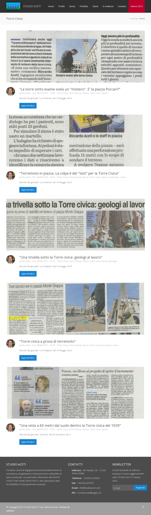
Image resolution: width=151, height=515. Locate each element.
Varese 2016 (137, 6)
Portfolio (84, 6)
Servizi (72, 6)
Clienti (95, 6)
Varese (104, 93)
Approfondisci (28, 105)
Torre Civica (62, 93)
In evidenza (108, 6)
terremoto (114, 177)
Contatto (122, 6)
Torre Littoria (75, 93)
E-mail (118, 488)
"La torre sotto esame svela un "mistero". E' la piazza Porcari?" (69, 89)
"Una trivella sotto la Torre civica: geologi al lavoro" (60, 257)
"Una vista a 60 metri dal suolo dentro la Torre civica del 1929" (70, 425)
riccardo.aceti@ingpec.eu (89, 492)
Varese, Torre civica (91, 93)
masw (122, 177)
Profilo (61, 6)
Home (51, 6)
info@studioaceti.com (89, 487)
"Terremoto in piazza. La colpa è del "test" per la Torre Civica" (69, 173)
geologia (113, 261)
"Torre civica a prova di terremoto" (47, 341)
